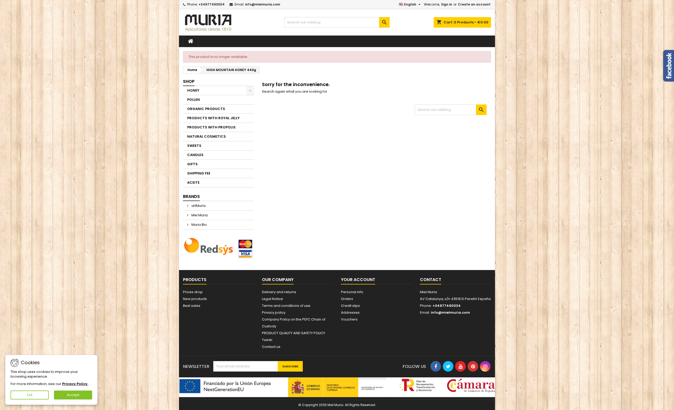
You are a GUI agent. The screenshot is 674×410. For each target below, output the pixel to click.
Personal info (352, 291)
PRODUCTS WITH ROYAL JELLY (213, 118)
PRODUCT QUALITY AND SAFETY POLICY (293, 333)
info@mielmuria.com (262, 4)
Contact (430, 280)
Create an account (474, 4)
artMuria (198, 205)
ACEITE (193, 182)
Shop (189, 81)
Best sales (191, 305)
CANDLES (195, 154)
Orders (347, 298)
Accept (73, 394)
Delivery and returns (279, 291)
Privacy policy (273, 312)
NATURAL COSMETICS (206, 136)
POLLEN (193, 99)
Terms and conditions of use (286, 305)
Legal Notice (272, 298)
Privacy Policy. (75, 383)
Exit (29, 394)
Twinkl (267, 339)
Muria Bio (199, 224)
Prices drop (193, 291)
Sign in (446, 4)
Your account (358, 280)
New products (195, 298)
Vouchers (349, 319)
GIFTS (192, 164)
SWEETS (194, 145)
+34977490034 (212, 4)
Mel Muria (199, 215)
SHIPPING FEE (198, 173)
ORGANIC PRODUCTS (206, 108)
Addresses (350, 312)
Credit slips (350, 305)
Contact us (271, 346)
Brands (191, 196)
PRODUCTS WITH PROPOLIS (211, 127)
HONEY (193, 90)
